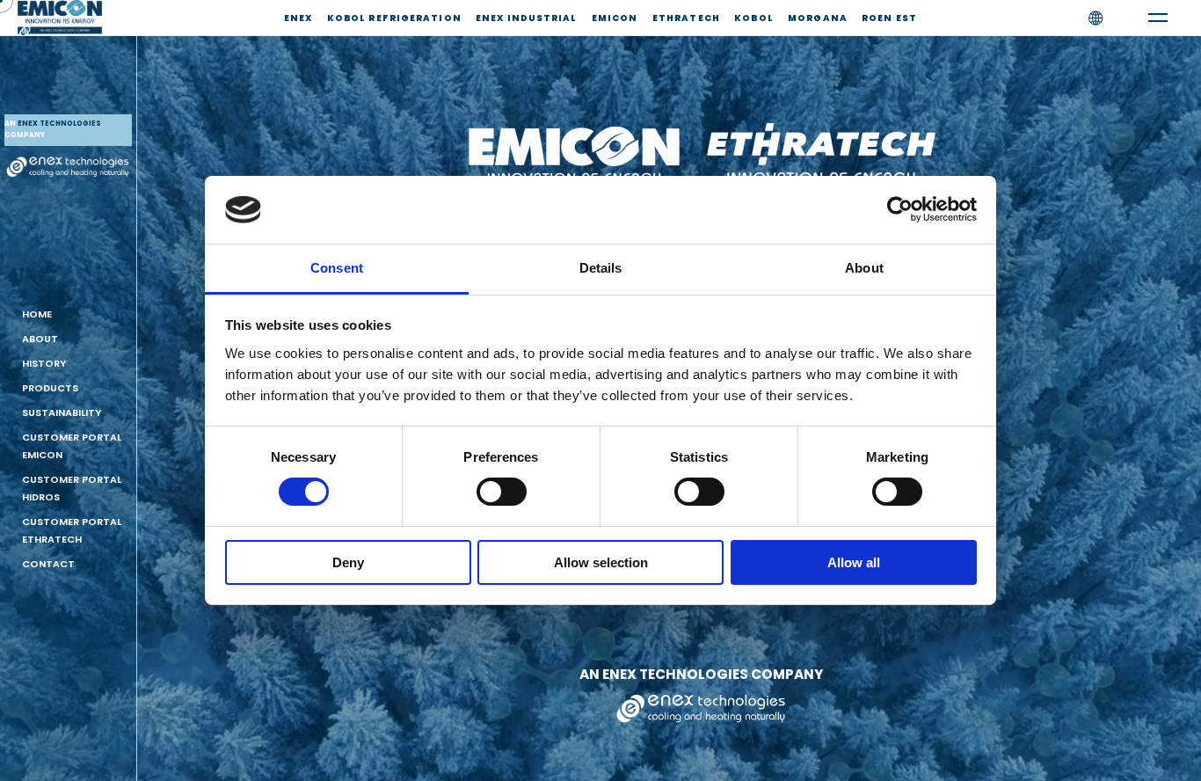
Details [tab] (600, 267)
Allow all (853, 562)
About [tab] (864, 267)
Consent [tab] (336, 267)
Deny (348, 562)
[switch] (502, 492)
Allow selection (601, 562)
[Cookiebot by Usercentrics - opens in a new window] (900, 209)
